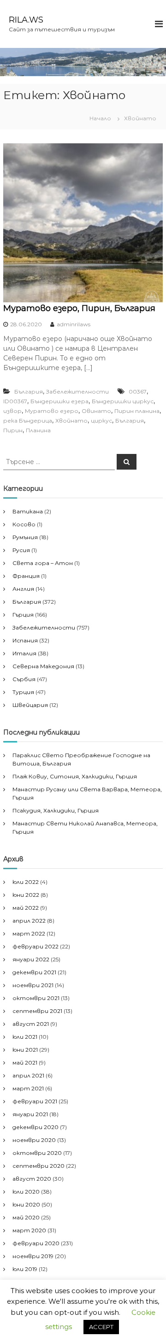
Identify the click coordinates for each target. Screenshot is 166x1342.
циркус (101, 420)
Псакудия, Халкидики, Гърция (55, 810)
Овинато (96, 410)
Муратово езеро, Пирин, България (79, 308)
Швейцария (30, 704)
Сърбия (24, 679)
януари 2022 (30, 959)
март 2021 (28, 1088)
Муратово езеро (51, 410)
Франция (26, 575)
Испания (25, 640)
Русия (21, 550)
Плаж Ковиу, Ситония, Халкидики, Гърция (74, 776)
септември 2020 (38, 1165)
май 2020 (26, 1217)
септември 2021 (37, 1010)
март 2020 (29, 1230)
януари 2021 (30, 1114)
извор (12, 410)
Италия (24, 653)
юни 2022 (25, 894)
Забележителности (77, 391)
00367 (138, 391)
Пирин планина (137, 410)
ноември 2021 (32, 985)
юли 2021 (24, 1036)
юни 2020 (26, 1204)
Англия (23, 588)
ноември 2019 (32, 1256)
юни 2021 (25, 1049)
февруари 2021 (34, 1101)
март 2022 (28, 933)
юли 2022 (25, 881)
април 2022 (29, 920)
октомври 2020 (37, 1152)
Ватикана (27, 511)
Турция (23, 692)
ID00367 (15, 401)
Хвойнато (71, 420)
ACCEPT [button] (101, 1326)
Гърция (23, 614)
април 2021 (28, 1075)
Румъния (25, 537)
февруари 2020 (35, 1243)
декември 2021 (34, 972)
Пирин (13, 430)
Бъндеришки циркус (123, 401)
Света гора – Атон (42, 562)
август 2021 (30, 1023)
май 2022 (25, 907)
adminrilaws (73, 324)
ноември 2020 (34, 1139)
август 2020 (31, 1178)
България (28, 391)
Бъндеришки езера (59, 401)
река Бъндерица (27, 420)
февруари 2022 (35, 946)
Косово (24, 524)
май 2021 (24, 1062)
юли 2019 (24, 1268)
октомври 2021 (35, 998)
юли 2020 (26, 1191)
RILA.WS (26, 20)
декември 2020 (35, 1127)
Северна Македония (43, 666)
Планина (38, 430)
